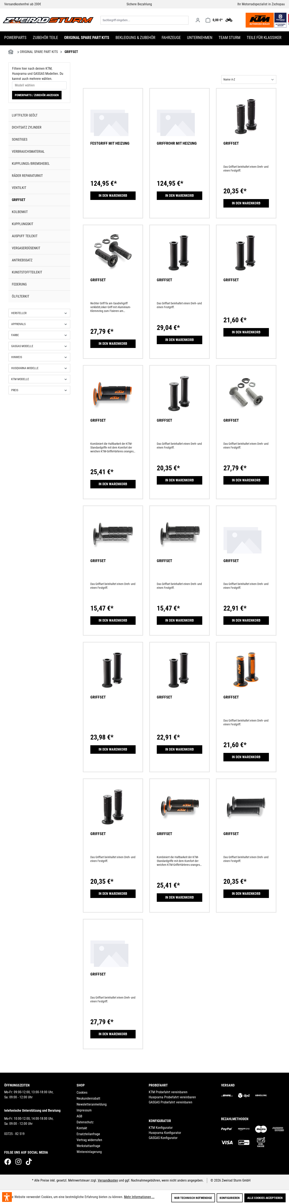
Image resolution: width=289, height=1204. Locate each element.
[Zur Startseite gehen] (48, 20)
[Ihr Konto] (198, 20)
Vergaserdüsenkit (26, 248)
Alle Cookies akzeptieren (265, 1198)
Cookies (82, 1092)
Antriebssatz (22, 260)
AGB (79, 1116)
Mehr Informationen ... (139, 1197)
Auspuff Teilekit (24, 236)
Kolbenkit (20, 212)
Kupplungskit (22, 224)
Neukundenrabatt (88, 1098)
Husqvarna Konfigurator (165, 1133)
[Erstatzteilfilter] (229, 20)
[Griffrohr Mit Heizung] (179, 122)
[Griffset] (246, 122)
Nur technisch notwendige (193, 1198)
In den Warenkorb (113, 196)
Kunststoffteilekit (27, 272)
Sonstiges (19, 139)
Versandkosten (108, 1180)
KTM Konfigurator (161, 1128)
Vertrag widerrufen (89, 1140)
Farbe (15, 335)
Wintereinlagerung (89, 1152)
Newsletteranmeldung (92, 1104)
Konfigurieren (230, 1198)
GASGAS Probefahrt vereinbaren (170, 1102)
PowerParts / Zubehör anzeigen (37, 95)
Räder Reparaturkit (27, 176)
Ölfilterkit (20, 296)
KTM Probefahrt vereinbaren (168, 1092)
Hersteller (18, 313)
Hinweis (16, 357)
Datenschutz (85, 1122)
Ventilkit (19, 188)
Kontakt (82, 1128)
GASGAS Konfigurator (163, 1138)
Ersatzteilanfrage (88, 1134)
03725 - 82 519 (14, 1134)
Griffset (18, 200)
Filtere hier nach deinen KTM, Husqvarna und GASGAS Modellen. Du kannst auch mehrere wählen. (37, 74)
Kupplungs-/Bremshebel (31, 164)
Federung (19, 284)
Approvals (18, 324)
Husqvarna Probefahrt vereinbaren (172, 1097)
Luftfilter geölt (24, 115)
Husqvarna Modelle (25, 368)
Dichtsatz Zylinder (26, 127)
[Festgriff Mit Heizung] (113, 122)
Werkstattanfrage (88, 1146)
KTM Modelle (20, 379)
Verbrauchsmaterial (28, 152)
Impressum (84, 1110)
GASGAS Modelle (22, 346)
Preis (14, 390)
